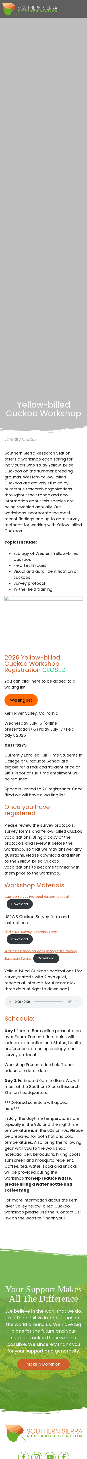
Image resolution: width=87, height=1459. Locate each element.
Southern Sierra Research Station (43, 1435)
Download (19, 904)
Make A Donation (43, 1364)
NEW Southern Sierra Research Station (30, 10)
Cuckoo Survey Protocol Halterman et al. (36, 896)
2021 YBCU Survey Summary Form (30, 932)
